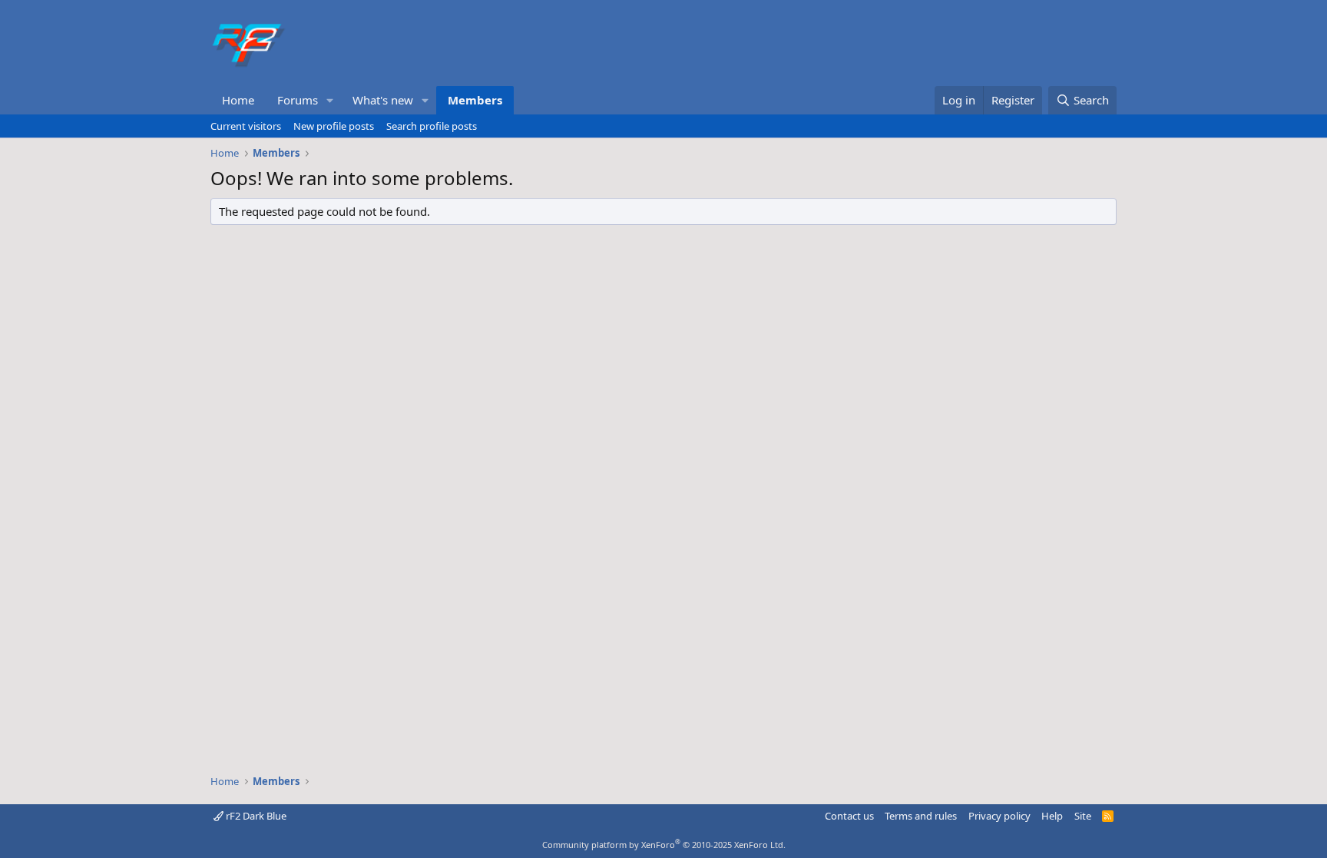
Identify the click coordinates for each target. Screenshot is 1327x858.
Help (1052, 816)
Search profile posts (431, 126)
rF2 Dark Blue (254, 816)
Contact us (849, 816)
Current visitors (245, 126)
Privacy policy (999, 816)
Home (238, 100)
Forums (297, 100)
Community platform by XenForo (664, 844)
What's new (382, 100)
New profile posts (333, 126)
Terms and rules (921, 816)
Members (475, 100)
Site (1082, 816)
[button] (330, 100)
